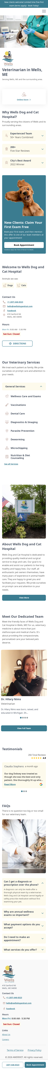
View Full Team (24, 728)
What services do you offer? (20, 949)
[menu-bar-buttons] (44, 11)
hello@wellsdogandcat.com (18, 1003)
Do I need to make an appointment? (17, 938)
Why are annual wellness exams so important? (19, 913)
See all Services (11, 464)
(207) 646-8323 (12, 1065)
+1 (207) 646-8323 (14, 997)
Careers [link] (5, 1039)
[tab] (21, 717)
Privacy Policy (34, 1050)
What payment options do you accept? (22, 926)
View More (24, 597)
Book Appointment (35, 1065)
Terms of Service (15, 1050)
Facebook (10, 1008)
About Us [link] (6, 1034)
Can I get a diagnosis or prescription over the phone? (21, 883)
